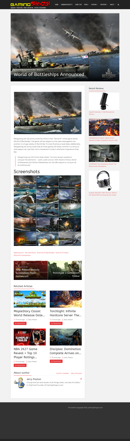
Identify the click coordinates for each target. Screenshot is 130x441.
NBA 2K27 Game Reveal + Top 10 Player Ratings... (25, 353)
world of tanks (62, 253)
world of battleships (46, 253)
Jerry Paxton (31, 70)
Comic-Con (78, 4)
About (112, 4)
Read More (21, 323)
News (86, 4)
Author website (62, 373)
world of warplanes (22, 255)
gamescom (19, 253)
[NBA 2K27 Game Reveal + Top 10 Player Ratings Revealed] (30, 337)
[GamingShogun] (31, 4)
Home (56, 4)
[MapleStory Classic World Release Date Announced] (30, 299)
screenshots (31, 253)
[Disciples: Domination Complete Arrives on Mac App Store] (66, 337)
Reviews (94, 4)
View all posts (76, 373)
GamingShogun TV (66, 4)
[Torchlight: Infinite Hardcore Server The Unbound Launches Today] (66, 299)
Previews (103, 4)
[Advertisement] (104, 231)
